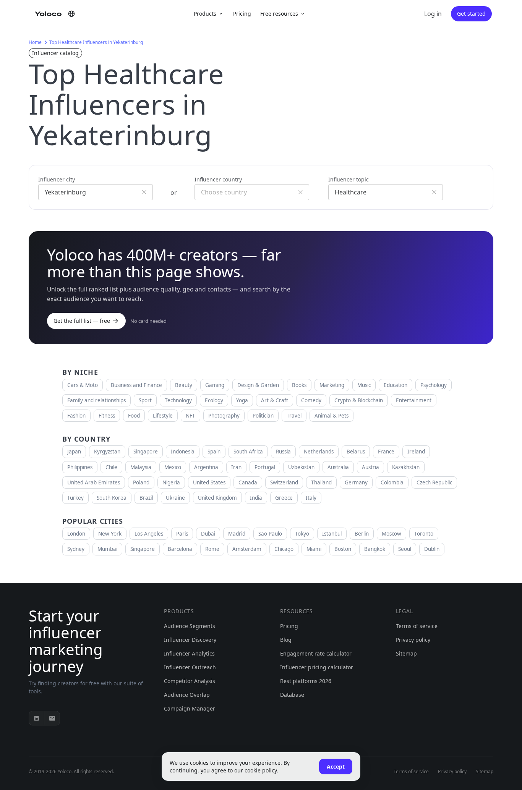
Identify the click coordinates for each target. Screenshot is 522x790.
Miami (313, 549)
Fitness (107, 415)
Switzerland (284, 482)
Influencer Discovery (190, 639)
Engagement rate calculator (316, 653)
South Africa (248, 451)
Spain (214, 451)
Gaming (214, 385)
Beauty (183, 385)
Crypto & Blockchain (358, 400)
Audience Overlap (187, 694)
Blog (286, 639)
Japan (74, 451)
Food (134, 415)
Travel (294, 415)
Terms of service (417, 626)
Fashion (76, 415)
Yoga (242, 400)
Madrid (236, 533)
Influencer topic (348, 179)
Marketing (331, 385)
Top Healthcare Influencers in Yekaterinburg (96, 42)
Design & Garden (258, 385)
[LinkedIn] (36, 718)
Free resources (279, 13)
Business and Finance (136, 385)
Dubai (208, 533)
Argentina (206, 467)
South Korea (111, 497)
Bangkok (374, 549)
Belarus (356, 451)
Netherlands (319, 451)
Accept (336, 766)
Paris (182, 533)
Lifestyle (163, 415)
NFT (190, 415)
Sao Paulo (270, 533)
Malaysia (140, 467)
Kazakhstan (406, 467)
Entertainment (413, 400)
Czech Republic (434, 482)
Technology (178, 400)
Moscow (391, 533)
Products (205, 13)
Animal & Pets (331, 415)
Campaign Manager (189, 708)
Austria (370, 467)
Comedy (311, 400)
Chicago (283, 549)
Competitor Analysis (189, 681)
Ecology (214, 400)
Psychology (433, 385)
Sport (145, 400)
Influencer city (56, 179)
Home (35, 42)
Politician (263, 415)
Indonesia (183, 451)
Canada (247, 482)
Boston (342, 549)
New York (110, 533)
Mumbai (107, 549)
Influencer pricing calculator (316, 667)
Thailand (321, 482)
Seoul (404, 549)
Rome (212, 549)
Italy (311, 497)
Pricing (242, 13)
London (76, 533)
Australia (338, 467)
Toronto (423, 533)
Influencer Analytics (189, 653)
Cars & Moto (82, 385)
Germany (356, 482)
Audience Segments (189, 626)
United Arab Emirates (93, 482)
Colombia (392, 482)
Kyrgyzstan (107, 451)
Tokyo (302, 533)
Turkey (75, 497)
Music (364, 385)
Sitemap (406, 653)
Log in (433, 14)
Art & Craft (274, 400)
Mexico (172, 467)
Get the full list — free (81, 320)
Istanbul (332, 533)
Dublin (431, 549)
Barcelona (180, 549)
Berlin (362, 533)
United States (209, 482)
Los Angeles (149, 533)
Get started (471, 13)
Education (395, 385)
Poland (141, 482)
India (256, 497)
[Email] (52, 718)
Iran (236, 467)
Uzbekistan (301, 467)
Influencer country (218, 179)
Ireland (416, 451)
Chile (111, 467)
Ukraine (175, 497)
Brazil (146, 497)
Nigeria (171, 482)
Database (292, 694)
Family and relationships (96, 400)
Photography (224, 415)
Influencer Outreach (190, 667)
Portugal (265, 467)
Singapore (145, 451)
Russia (283, 451)
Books (299, 385)
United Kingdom (217, 497)
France (386, 451)
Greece (284, 497)
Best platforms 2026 (305, 681)
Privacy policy (413, 639)
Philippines (79, 467)
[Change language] (71, 14)
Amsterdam (246, 549)
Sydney (75, 549)
